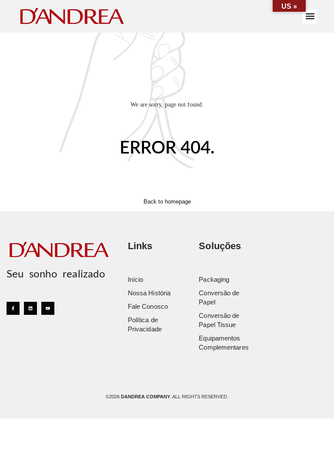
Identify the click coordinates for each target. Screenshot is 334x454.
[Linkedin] (30, 308)
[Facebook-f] (13, 308)
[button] (310, 16)
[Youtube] (47, 308)
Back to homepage (167, 201)
